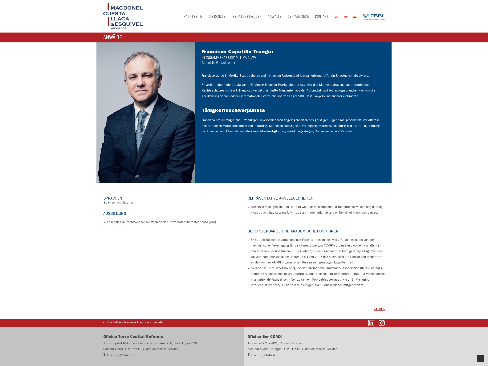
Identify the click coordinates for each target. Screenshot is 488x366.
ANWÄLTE (275, 16)
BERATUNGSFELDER (247, 16)
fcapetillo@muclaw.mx (218, 63)
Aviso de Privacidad (150, 322)
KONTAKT (321, 16)
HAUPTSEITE (193, 16)
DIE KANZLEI (217, 16)
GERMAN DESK (298, 16)
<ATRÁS (379, 308)
